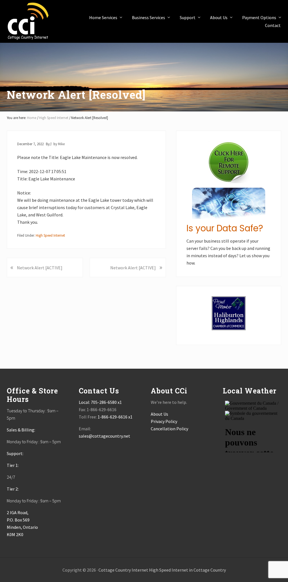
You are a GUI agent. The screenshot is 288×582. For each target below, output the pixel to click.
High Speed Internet (50, 235)
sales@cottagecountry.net (104, 436)
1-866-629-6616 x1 (115, 417)
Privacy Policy (164, 421)
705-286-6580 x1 (106, 402)
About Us (159, 414)
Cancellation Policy (169, 428)
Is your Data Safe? (224, 228)
